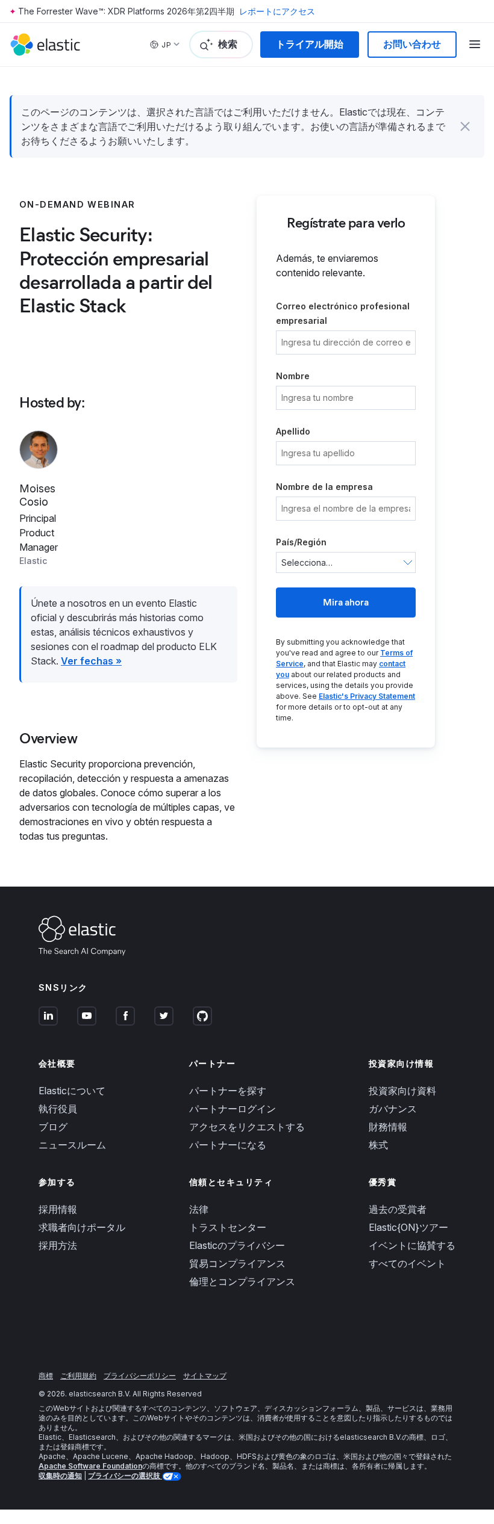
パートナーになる (227, 1145)
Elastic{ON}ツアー (408, 1227)
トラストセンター (227, 1227)
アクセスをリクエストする (247, 1127)
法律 (198, 1209)
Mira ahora (346, 602)
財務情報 (388, 1127)
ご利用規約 (78, 1375)
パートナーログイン (232, 1109)
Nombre (293, 376)
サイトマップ (205, 1375)
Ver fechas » (91, 661)
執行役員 (58, 1109)
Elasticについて (72, 1091)
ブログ (53, 1127)
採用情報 (58, 1209)
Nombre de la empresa (324, 487)
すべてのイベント (407, 1263)
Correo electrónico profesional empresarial (343, 313)
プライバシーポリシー (140, 1375)
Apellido (293, 431)
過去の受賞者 (398, 1209)
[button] (465, 126)
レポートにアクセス (277, 11)
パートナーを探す (227, 1091)
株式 (378, 1145)
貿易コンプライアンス (237, 1263)
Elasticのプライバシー (237, 1245)
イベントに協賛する (412, 1245)
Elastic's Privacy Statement (367, 696)
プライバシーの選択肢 (125, 1475)
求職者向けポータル (82, 1227)
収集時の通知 (60, 1475)
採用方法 (58, 1245)
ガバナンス (393, 1109)
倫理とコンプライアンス (242, 1281)
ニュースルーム (72, 1145)
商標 (46, 1375)
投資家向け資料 (402, 1091)
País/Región (301, 542)
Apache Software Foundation (90, 1465)
